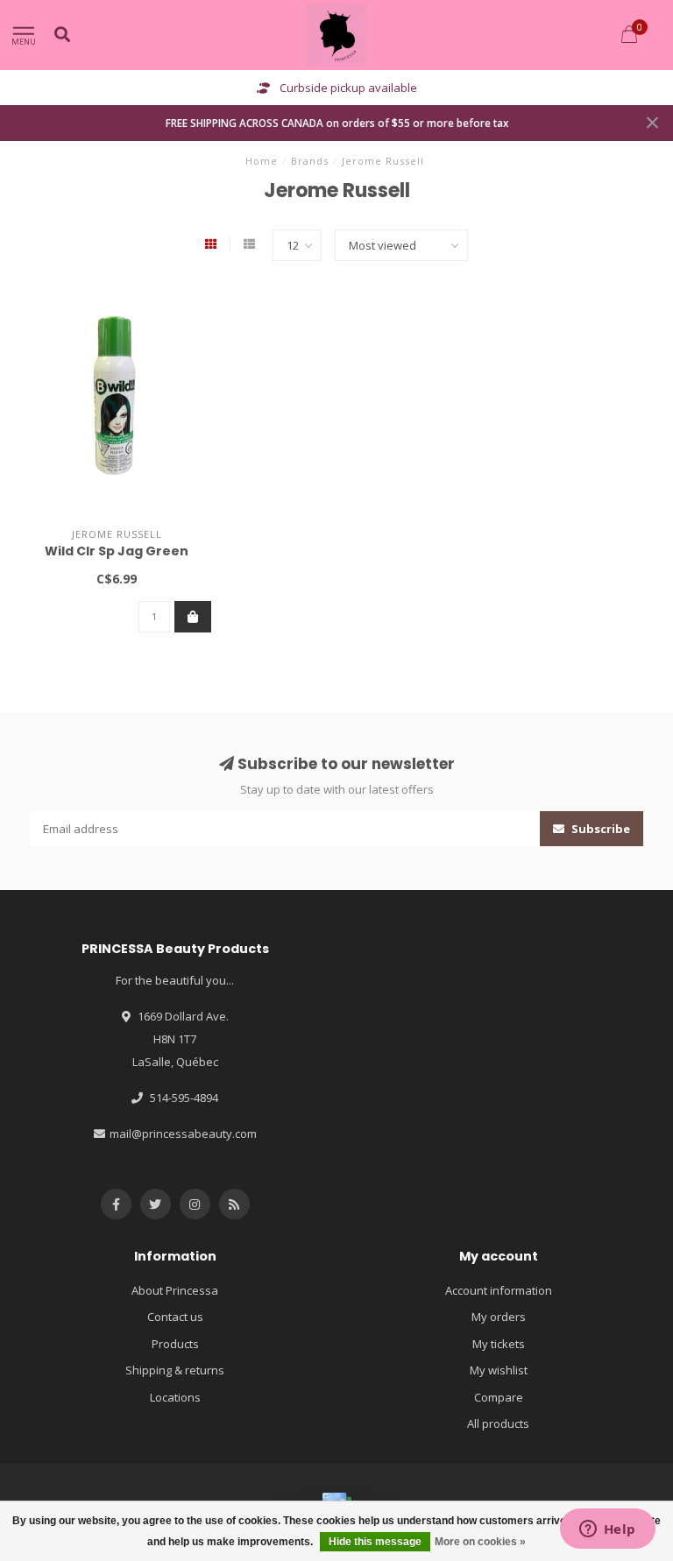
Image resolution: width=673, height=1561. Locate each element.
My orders (498, 1316)
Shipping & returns (174, 1370)
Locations (175, 1397)
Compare (498, 1397)
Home (261, 160)
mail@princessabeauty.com (183, 1133)
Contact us (175, 1316)
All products (498, 1423)
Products (175, 1344)
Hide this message (375, 1542)
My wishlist (499, 1370)
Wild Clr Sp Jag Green (116, 551)
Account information (498, 1290)
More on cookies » (480, 1542)
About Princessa (174, 1290)
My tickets (498, 1344)
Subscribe (599, 829)
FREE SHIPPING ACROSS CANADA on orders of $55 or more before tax (337, 123)
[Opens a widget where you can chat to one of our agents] (607, 1530)
